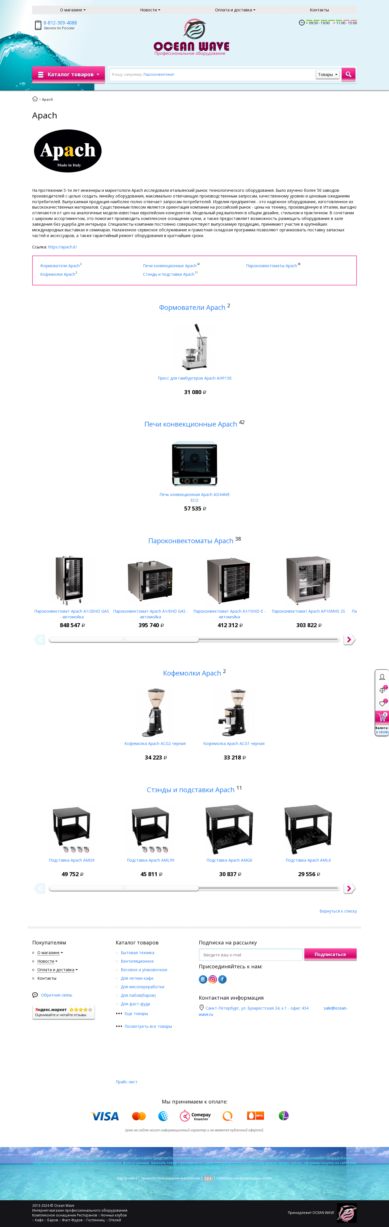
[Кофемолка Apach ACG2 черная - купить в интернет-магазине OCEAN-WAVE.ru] (155, 711)
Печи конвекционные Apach (190, 424)
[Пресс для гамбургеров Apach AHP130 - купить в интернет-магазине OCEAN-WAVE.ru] (195, 345)
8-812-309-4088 (60, 23)
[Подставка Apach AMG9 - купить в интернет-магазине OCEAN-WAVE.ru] (72, 827)
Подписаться (330, 954)
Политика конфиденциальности (244, 1178)
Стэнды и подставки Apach (191, 789)
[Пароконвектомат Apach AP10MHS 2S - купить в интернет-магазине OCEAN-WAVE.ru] (308, 578)
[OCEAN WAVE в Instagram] (212, 979)
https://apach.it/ (62, 247)
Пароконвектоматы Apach (191, 540)
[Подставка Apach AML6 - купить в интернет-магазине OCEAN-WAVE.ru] (308, 827)
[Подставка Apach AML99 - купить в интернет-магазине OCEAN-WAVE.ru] (150, 827)
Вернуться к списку (338, 911)
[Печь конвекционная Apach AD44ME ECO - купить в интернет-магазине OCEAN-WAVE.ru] (195, 462)
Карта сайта (127, 1178)
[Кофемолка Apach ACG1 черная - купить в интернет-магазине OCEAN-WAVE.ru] (234, 711)
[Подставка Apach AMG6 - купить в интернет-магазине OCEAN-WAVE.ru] (229, 827)
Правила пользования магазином (170, 1178)
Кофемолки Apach (192, 673)
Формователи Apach (192, 307)
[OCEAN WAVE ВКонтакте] (203, 979)
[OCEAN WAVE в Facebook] (222, 979)
